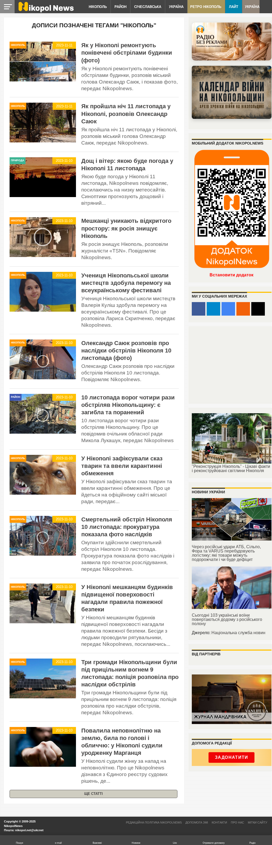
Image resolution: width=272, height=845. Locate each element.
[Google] (228, 309)
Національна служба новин (238, 632)
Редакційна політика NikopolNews (154, 822)
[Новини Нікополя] (45, 11)
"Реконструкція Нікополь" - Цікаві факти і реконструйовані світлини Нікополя (231, 468)
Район (120, 7)
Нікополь (98, 7)
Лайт (233, 7)
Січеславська (147, 7)
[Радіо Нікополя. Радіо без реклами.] (231, 41)
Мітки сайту (257, 822)
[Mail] (258, 309)
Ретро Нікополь (205, 7)
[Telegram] (213, 309)
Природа (17, 160)
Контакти (219, 822)
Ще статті (93, 794)
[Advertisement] (231, 365)
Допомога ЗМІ (196, 822)
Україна (176, 7)
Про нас (237, 822)
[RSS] (243, 309)
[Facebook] (198, 309)
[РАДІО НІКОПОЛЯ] (231, 92)
